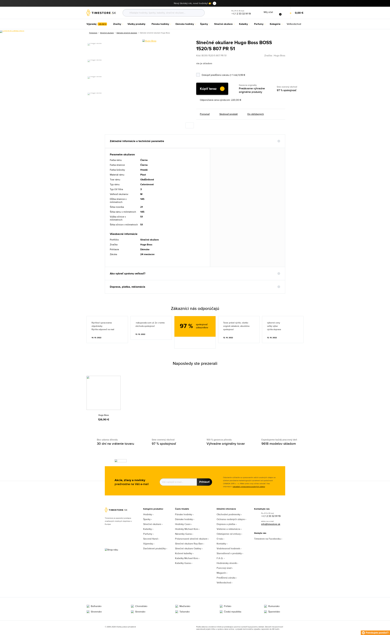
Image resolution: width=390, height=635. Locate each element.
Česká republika (232, 611)
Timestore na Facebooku (267, 538)
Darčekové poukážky (154, 548)
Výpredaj (148, 543)
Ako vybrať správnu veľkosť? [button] (127, 273)
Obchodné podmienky (228, 514)
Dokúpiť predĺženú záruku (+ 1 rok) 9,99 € (231, 74)
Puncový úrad (224, 568)
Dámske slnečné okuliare (127, 33)
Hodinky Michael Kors (186, 529)
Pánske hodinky (183, 514)
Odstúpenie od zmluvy (229, 534)
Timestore (93, 33)
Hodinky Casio (183, 524)
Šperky (147, 519)
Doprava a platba (226, 524)
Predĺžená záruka (226, 577)
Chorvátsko (141, 606)
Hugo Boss (103, 415)
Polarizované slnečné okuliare (191, 538)
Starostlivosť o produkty (229, 553)
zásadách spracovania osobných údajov (249, 486)
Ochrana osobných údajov (231, 519)
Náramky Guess (183, 534)
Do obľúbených (255, 114)
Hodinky (147, 514)
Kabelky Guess (183, 563)
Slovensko (96, 611)
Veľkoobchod (224, 582)
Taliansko (184, 611)
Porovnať (205, 114)
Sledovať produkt (228, 114)
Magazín (221, 573)
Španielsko (274, 611)
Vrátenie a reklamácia (228, 529)
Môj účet (268, 12)
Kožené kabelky (183, 553)
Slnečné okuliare (107, 33)
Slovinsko (140, 611)
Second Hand (150, 538)
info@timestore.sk (270, 524)
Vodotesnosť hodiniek (228, 548)
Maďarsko (184, 606)
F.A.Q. (220, 558)
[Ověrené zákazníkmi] (12, 31)
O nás (220, 538)
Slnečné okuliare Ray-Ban (189, 543)
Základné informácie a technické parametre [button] (137, 141)
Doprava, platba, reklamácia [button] (127, 287)
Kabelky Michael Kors (186, 558)
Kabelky (147, 529)
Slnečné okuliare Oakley (188, 548)
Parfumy (147, 534)
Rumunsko (274, 606)
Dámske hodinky (184, 519)
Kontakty (221, 543)
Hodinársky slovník (227, 563)
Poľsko (227, 606)
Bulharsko (96, 606)
